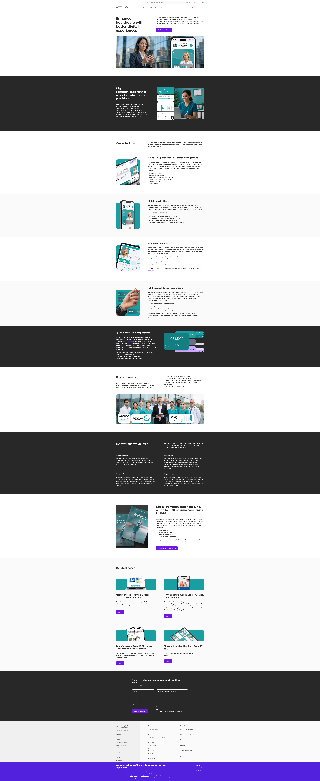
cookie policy (145, 776)
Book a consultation (164, 30)
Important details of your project (167, 691)
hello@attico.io (120, 760)
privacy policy (134, 776)
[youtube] (198, 2)
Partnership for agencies (122, 742)
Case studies (165, 8)
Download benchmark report (167, 548)
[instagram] (190, 2)
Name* (135, 691)
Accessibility (151, 753)
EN (202, 2)
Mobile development (153, 732)
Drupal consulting (152, 745)
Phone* (135, 698)
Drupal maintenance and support (156, 737)
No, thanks (199, 770)
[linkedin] (187, 2)
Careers (118, 739)
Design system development (155, 750)
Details (120, 612)
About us (181, 8)
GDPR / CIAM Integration (186, 754)
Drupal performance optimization (156, 740)
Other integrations (184, 756)
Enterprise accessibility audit (187, 734)
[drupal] (195, 2)
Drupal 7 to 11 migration (154, 734)
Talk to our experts (196, 8)
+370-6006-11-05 (120, 757)
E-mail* (135, 704)
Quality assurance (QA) (153, 748)
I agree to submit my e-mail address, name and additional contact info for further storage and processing (173, 710)
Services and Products (149, 8)
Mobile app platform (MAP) (187, 729)
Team (117, 737)
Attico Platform (184, 732)
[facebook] (193, 2)
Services (150, 726)
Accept (198, 765)
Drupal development (153, 729)
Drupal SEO (151, 742)
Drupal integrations (186, 750)
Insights (173, 8)
